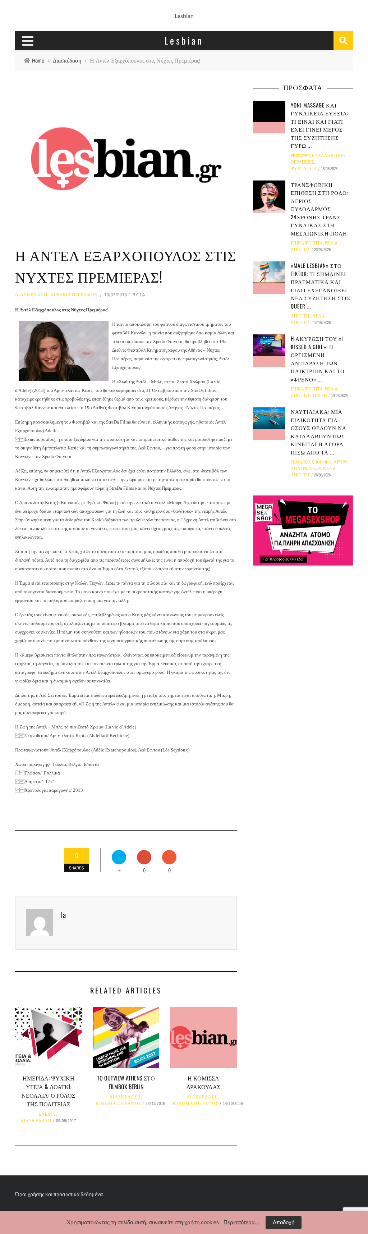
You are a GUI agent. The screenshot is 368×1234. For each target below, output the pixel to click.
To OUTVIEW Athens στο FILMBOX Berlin (126, 1082)
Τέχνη (319, 395)
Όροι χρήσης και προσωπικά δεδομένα (59, 1193)
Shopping (321, 462)
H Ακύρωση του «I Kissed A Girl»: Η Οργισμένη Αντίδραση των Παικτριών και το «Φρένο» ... (318, 358)
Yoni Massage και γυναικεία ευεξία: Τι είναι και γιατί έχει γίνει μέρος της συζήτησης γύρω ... (320, 125)
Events (47, 1114)
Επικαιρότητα (307, 243)
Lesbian (184, 15)
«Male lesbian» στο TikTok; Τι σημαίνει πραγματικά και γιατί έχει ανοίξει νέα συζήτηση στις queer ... (320, 285)
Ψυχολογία (304, 169)
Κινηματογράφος (73, 295)
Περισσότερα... (241, 1222)
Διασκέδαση (31, 295)
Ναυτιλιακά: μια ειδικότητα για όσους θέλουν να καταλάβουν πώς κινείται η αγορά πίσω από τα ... (318, 431)
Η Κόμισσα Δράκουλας (203, 1082)
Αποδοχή (283, 1222)
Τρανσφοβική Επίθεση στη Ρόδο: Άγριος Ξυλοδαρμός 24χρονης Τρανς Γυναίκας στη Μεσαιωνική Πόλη (319, 208)
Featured (300, 156)
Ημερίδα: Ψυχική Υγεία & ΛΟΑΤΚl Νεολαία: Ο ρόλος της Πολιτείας (48, 1091)
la (142, 295)
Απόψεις (300, 316)
